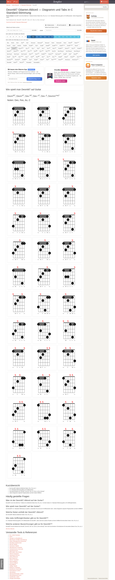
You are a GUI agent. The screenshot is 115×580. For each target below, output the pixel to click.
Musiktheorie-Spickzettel (15, 569)
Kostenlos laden (60, 81)
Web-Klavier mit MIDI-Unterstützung (18, 539)
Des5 (53, 42)
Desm (12, 42)
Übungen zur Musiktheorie (15, 538)
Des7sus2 (16, 54)
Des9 (15, 62)
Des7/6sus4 (69, 51)
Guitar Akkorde (15, 5)
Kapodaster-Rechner (14, 555)
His (78, 36)
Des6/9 (25, 45)
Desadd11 (28, 62)
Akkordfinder (12, 572)
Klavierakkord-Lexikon (14, 570)
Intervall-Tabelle (13, 544)
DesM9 (24, 59)
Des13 (22, 62)
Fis (67, 36)
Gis (71, 36)
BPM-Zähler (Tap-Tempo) (15, 552)
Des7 (36, 45)
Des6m (19, 45)
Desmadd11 (37, 62)
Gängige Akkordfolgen (14, 578)
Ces (29, 36)
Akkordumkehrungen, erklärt (16, 573)
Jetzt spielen (96, 55)
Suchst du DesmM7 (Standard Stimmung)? (16, 22)
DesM (31, 45)
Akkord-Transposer (14, 553)
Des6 (14, 45)
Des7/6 (54, 51)
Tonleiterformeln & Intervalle (16, 549)
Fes (41, 36)
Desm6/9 (9, 62)
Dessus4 (47, 42)
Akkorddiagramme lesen (15, 575)
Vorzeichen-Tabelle (14, 546)
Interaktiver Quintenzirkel (15, 542)
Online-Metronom (13, 556)
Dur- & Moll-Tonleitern (14, 535)
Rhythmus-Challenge (14, 567)
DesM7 (60, 48)
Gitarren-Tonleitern (14, 559)
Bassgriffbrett (12, 564)
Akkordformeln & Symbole (15, 547)
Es (37, 36)
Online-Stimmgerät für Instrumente (17, 541)
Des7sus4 (9, 54)
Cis (55, 36)
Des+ (17, 42)
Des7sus (58, 54)
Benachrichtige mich (34, 79)
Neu (10, 2)
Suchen (34, 30)
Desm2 (8, 45)
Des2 (65, 42)
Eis (63, 36)
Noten (10, 536)
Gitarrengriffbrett (13, 561)
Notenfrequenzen (13, 550)
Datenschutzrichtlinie (27, 82)
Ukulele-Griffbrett (13, 563)
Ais (74, 36)
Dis (59, 36)
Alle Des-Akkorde (10, 528)
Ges (45, 36)
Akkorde (8, 5)
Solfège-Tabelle (13, 566)
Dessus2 (33, 42)
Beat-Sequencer (13, 558)
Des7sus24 (24, 54)
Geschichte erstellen (96, 30)
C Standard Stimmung (25, 5)
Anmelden (105, 1)
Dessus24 (58, 42)
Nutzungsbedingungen (92, 578)
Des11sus (67, 59)
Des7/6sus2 (61, 51)
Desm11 (10, 59)
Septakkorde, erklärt (14, 576)
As (49, 36)
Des (33, 36)
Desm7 (67, 48)
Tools (16, 2)
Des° (27, 42)
